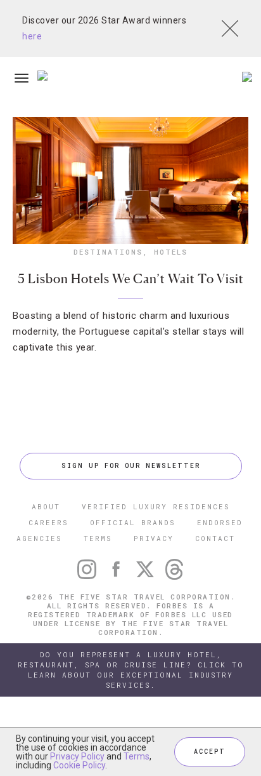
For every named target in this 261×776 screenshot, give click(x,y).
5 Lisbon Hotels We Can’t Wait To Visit (131, 278)
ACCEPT (210, 751)
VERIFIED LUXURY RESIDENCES (156, 506)
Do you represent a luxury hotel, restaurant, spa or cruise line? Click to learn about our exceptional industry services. (131, 670)
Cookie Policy (79, 765)
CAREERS (48, 522)
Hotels (171, 252)
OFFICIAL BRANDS (132, 522)
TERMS (98, 538)
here (32, 36)
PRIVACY (154, 538)
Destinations (108, 252)
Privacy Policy (77, 756)
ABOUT (46, 506)
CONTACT (215, 538)
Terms (137, 756)
